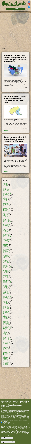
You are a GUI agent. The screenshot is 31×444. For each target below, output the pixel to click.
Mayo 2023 (6, 230)
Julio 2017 (5, 317)
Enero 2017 (6, 324)
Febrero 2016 (6, 337)
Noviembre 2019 (7, 282)
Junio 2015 (5, 347)
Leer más (6, 89)
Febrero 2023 (6, 234)
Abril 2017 (5, 321)
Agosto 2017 (6, 316)
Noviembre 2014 (7, 352)
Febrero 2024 (6, 219)
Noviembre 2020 (7, 267)
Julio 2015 (5, 346)
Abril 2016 (5, 334)
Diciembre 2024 (7, 207)
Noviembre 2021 (7, 252)
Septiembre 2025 (7, 197)
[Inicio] (14, 7)
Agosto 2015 (6, 344)
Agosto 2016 (6, 331)
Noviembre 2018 (7, 297)
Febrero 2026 (6, 190)
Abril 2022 (5, 246)
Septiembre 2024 (7, 210)
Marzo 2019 (6, 292)
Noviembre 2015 (7, 341)
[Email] (29, 7)
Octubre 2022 (6, 239)
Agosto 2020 (6, 271)
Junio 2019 (5, 288)
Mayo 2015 (6, 348)
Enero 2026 (6, 192)
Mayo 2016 (6, 333)
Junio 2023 (5, 229)
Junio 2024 (5, 214)
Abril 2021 (5, 261)
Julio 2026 (5, 184)
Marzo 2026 (6, 189)
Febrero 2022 (6, 249)
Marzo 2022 (6, 247)
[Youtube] (29, 4)
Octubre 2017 (6, 313)
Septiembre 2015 (7, 343)
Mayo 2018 (6, 305)
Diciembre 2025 (7, 193)
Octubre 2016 (6, 328)
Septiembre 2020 (7, 270)
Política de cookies (5, 406)
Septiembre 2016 (7, 329)
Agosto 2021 (6, 256)
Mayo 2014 (6, 358)
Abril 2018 (5, 306)
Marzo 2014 (6, 360)
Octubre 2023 (6, 224)
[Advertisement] (15, 29)
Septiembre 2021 (7, 255)
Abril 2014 (5, 359)
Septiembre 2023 (7, 225)
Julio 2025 (5, 199)
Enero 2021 (6, 265)
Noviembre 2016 (7, 327)
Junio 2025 (5, 200)
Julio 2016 (5, 332)
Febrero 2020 (6, 279)
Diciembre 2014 (7, 351)
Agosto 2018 (6, 301)
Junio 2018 (5, 303)
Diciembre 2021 (7, 251)
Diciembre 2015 (7, 339)
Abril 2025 (5, 203)
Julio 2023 (5, 228)
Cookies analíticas (6, 422)
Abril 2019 (5, 291)
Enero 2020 (6, 280)
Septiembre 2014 (7, 354)
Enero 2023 (6, 235)
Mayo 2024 (6, 215)
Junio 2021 (5, 259)
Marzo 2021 (6, 262)
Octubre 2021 (6, 254)
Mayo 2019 (6, 290)
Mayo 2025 (6, 202)
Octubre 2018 (6, 298)
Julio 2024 (5, 213)
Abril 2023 (5, 231)
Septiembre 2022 (7, 240)
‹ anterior (12, 175)
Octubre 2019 (6, 283)
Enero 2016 (6, 338)
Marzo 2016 (6, 336)
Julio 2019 (5, 287)
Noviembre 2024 (7, 208)
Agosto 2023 (6, 226)
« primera (7, 175)
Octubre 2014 (6, 353)
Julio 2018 (5, 302)
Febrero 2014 (6, 362)
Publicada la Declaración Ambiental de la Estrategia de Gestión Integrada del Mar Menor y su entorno (15, 99)
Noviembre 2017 (7, 312)
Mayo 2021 (6, 260)
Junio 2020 (5, 274)
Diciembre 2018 (7, 296)
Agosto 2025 (6, 198)
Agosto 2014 (6, 356)
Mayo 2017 (6, 319)
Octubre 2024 (6, 209)
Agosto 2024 (6, 211)
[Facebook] (29, 2)
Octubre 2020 (6, 269)
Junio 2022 (5, 244)
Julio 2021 (5, 257)
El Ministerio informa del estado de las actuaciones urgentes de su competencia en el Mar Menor (15, 139)
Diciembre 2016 (7, 326)
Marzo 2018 (6, 307)
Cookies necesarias (6, 409)
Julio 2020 (5, 272)
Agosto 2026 (6, 183)
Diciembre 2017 (7, 311)
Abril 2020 (5, 276)
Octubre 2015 (6, 342)
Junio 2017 (5, 318)
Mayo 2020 (6, 275)
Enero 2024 (6, 220)
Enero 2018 (6, 310)
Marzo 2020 (6, 277)
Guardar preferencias (6, 437)
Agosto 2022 (6, 241)
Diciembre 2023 (7, 221)
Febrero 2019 (6, 293)
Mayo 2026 (6, 187)
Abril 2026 (5, 188)
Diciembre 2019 (7, 281)
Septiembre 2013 (7, 363)
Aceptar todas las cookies (7, 442)
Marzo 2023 (6, 233)
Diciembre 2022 (7, 236)
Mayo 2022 (6, 245)
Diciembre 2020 (7, 266)
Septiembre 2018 (7, 300)
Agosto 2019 (6, 286)
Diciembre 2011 (7, 364)
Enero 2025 (6, 205)
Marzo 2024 (6, 218)
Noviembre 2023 (7, 223)
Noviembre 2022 (7, 238)
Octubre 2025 (6, 195)
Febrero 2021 (6, 264)
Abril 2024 (5, 216)
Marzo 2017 (6, 322)
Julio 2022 (5, 243)
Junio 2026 (5, 185)
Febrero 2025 (6, 204)
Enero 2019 (6, 295)
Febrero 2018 (6, 308)
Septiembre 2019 (7, 285)
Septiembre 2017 (7, 315)
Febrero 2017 (6, 323)
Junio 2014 (5, 357)
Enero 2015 (6, 349)
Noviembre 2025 (7, 194)
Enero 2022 (6, 250)
